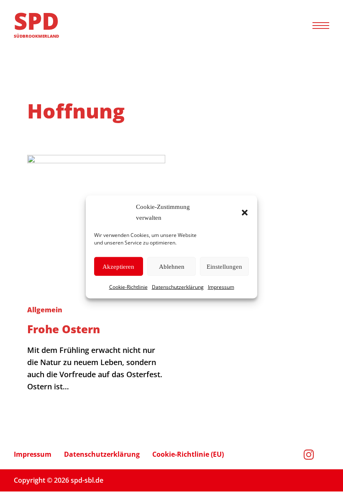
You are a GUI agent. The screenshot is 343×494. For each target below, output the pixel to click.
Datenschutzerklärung (178, 287)
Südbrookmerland (36, 36)
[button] (245, 212)
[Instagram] (317, 454)
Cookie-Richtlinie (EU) (188, 454)
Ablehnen (171, 266)
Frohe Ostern (63, 329)
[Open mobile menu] (320, 25)
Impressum (221, 287)
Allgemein (44, 309)
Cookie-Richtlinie (128, 287)
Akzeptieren (118, 266)
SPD (36, 20)
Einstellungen (224, 266)
